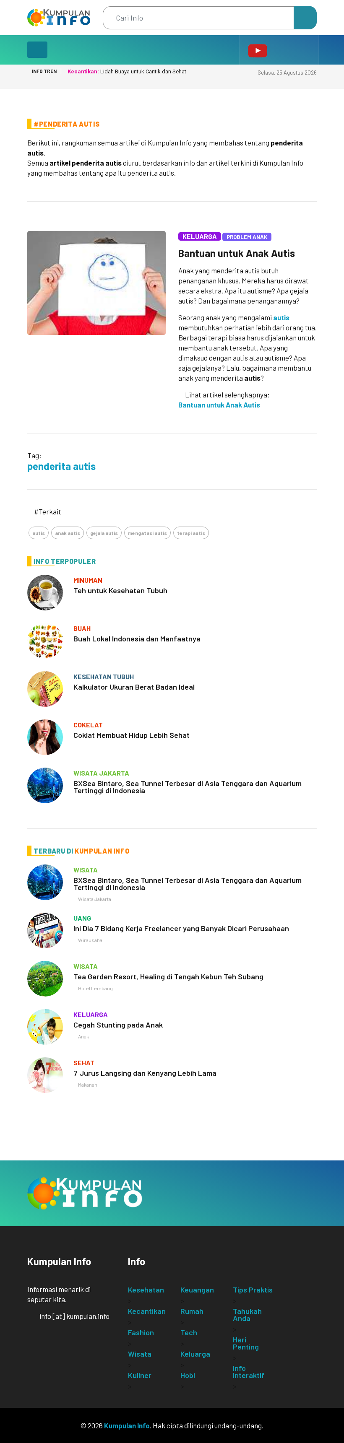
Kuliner (139, 1375)
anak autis (67, 533)
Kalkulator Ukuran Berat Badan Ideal (134, 686)
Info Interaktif (249, 1371)
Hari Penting (246, 1343)
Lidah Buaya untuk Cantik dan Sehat (127, 71)
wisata (85, 870)
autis (281, 317)
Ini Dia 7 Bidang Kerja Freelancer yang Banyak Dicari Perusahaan (181, 928)
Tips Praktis (253, 1289)
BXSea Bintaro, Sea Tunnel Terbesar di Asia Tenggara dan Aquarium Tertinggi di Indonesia (187, 787)
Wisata (139, 1353)
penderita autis (61, 466)
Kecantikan (147, 1311)
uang (82, 918)
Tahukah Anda (247, 1314)
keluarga (90, 1014)
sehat (83, 1063)
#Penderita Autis (66, 124)
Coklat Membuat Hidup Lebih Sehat (131, 735)
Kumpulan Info (127, 1425)
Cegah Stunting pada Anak (118, 1024)
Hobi (187, 1375)
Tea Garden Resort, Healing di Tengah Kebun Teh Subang (168, 976)
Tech (188, 1332)
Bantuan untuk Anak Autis (236, 253)
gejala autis (104, 533)
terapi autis (191, 533)
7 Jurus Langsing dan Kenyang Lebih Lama (144, 1072)
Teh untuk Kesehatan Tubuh (120, 590)
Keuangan (197, 1289)
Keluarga (199, 236)
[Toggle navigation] (37, 50)
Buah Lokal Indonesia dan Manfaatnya (137, 638)
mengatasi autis (147, 533)
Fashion (141, 1332)
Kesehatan (146, 1289)
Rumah (191, 1311)
